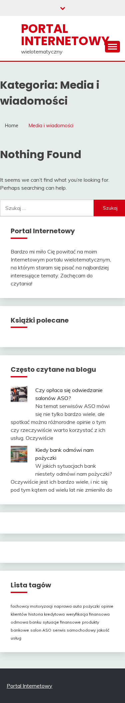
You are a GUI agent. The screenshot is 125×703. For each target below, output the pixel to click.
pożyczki (91, 606)
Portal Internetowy (65, 35)
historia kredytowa (46, 614)
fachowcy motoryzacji (32, 606)
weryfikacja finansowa (88, 614)
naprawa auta (68, 606)
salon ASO (40, 630)
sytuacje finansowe (62, 622)
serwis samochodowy (74, 630)
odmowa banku (26, 622)
